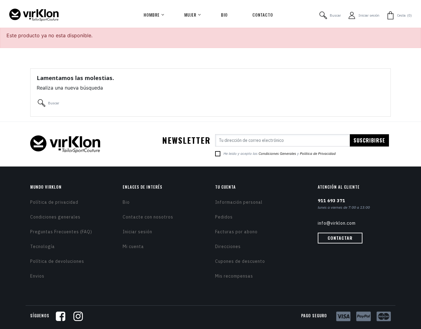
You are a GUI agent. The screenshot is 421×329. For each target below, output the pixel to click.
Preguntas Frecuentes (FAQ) (61, 232)
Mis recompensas (234, 276)
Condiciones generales (55, 217)
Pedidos (224, 217)
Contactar (340, 238)
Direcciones (228, 246)
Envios (37, 276)
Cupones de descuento (240, 261)
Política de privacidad (54, 202)
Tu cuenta (225, 187)
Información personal (239, 202)
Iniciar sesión (137, 232)
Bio (126, 202)
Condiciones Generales (277, 153)
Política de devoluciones (57, 261)
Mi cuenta (133, 246)
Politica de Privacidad (318, 153)
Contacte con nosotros (148, 217)
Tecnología (42, 246)
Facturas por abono (236, 232)
